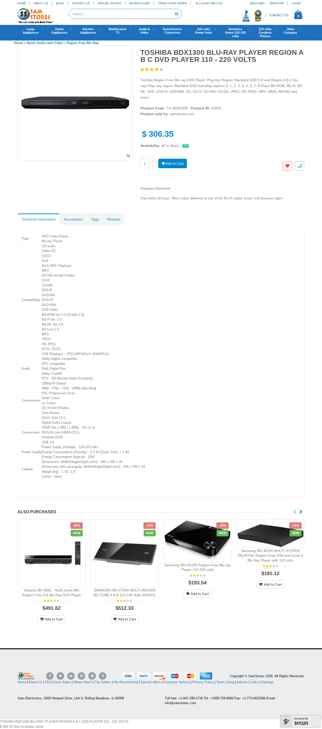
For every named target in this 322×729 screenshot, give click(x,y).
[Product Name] (52, 553)
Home (22, 3)
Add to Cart (174, 163)
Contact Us (81, 3)
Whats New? (82, 682)
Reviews (113, 219)
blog (231, 682)
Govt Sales (62, 682)
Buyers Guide (139, 3)
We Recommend (126, 682)
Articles (242, 682)
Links (254, 682)
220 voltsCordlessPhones (265, 32)
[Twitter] (60, 676)
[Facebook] (50, 676)
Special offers (151, 682)
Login (296, 3)
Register (277, 3)
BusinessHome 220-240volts (235, 32)
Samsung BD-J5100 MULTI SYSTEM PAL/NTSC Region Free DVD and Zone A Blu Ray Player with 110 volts (270, 555)
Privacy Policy (203, 682)
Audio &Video (144, 30)
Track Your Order (172, 3)
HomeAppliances (59, 30)
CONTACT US (279, 15)
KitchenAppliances (88, 30)
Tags (95, 219)
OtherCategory (290, 30)
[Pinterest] (92, 676)
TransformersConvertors (172, 30)
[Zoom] (128, 156)
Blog (60, 3)
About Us (41, 3)
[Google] (81, 676)
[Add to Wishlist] (287, 166)
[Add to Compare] (299, 166)
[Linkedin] (71, 676)
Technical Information (39, 219)
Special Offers (109, 3)
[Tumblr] (102, 676)
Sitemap (267, 682)
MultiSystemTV (118, 30)
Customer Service (177, 682)
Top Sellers (103, 682)
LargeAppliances (31, 30)
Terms (221, 682)
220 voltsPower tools (203, 30)
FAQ (48, 682)
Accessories (73, 219)
